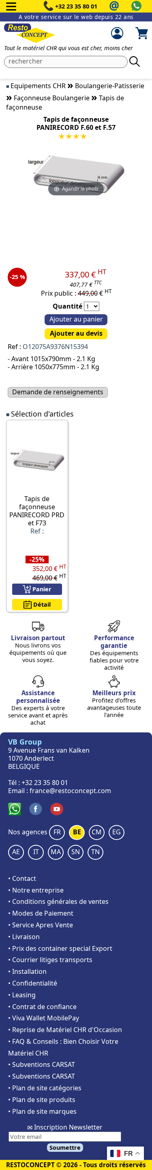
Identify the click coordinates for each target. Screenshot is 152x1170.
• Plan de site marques (42, 1111)
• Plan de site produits (41, 1099)
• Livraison (24, 936)
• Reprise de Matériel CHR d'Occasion (65, 1029)
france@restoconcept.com (70, 790)
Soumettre (65, 1147)
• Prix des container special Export (60, 948)
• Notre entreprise (36, 890)
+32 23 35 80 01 (76, 6)
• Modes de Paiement (40, 913)
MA (56, 851)
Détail (41, 604)
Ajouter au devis (76, 333)
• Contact (22, 878)
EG (116, 831)
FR (57, 831)
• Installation (27, 971)
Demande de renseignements (57, 391)
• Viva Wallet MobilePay (43, 1017)
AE (16, 851)
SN (75, 851)
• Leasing (22, 994)
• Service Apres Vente (40, 924)
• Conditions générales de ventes (58, 901)
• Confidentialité (32, 983)
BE (77, 831)
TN (95, 851)
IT (36, 851)
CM (97, 831)
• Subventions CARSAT (41, 1064)
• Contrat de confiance (42, 1006)
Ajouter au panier (76, 319)
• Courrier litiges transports (50, 959)
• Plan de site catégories (44, 1087)
